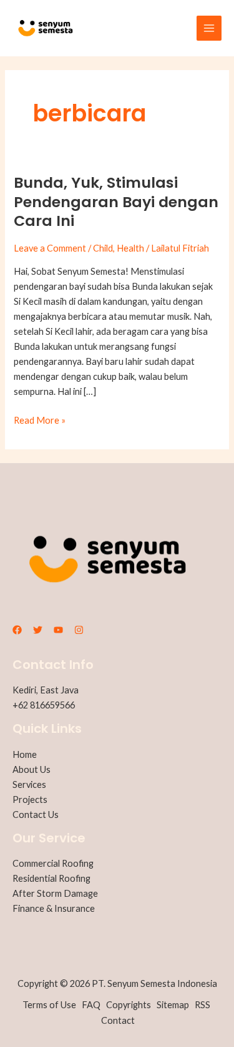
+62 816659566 (43, 705)
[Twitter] (37, 630)
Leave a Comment (50, 248)
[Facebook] (17, 630)
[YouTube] (58, 630)
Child (103, 248)
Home (24, 754)
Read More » (40, 419)
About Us (31, 769)
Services (29, 784)
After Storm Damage (55, 893)
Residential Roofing (51, 878)
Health (130, 248)
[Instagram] (79, 630)
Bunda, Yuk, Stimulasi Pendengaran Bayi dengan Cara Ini (116, 202)
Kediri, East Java (45, 690)
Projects (29, 799)
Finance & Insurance (53, 908)
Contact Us (35, 814)
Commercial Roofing (53, 863)
